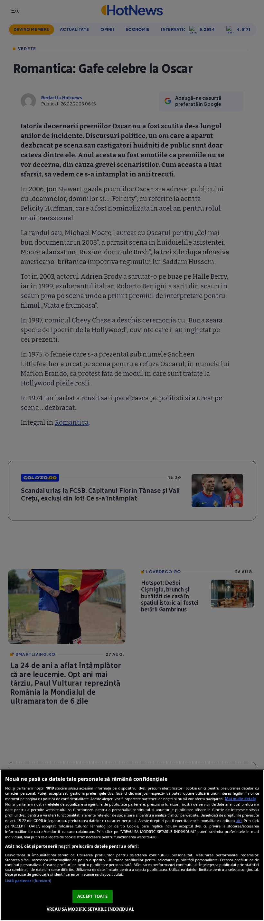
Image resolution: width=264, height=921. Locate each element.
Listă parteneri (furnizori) (28, 880)
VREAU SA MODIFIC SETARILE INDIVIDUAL (90, 909)
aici (239, 820)
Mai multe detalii (240, 798)
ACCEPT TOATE (92, 896)
